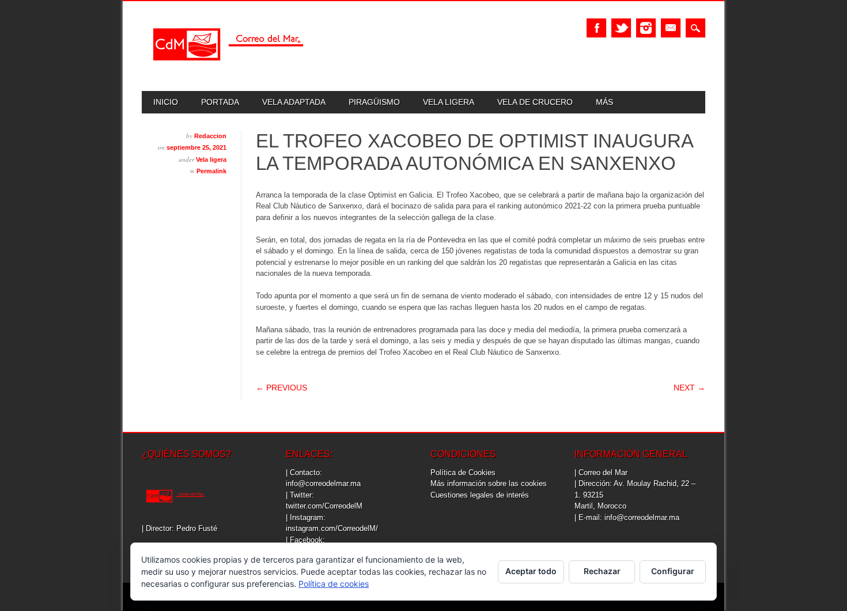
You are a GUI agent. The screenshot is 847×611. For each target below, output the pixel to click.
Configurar (672, 571)
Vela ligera (448, 102)
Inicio (165, 102)
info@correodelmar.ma (323, 483)
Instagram (646, 27)
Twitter (621, 27)
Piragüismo (374, 102)
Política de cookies (333, 584)
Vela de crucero (535, 102)
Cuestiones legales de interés (479, 495)
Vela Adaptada (294, 102)
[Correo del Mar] (228, 70)
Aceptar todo (531, 571)
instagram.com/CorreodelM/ (332, 528)
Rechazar (602, 571)
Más (604, 102)
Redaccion (210, 135)
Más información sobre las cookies (488, 483)
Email (670, 27)
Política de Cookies (463, 472)
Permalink (211, 171)
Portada (220, 102)
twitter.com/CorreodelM (324, 506)
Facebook (596, 27)
